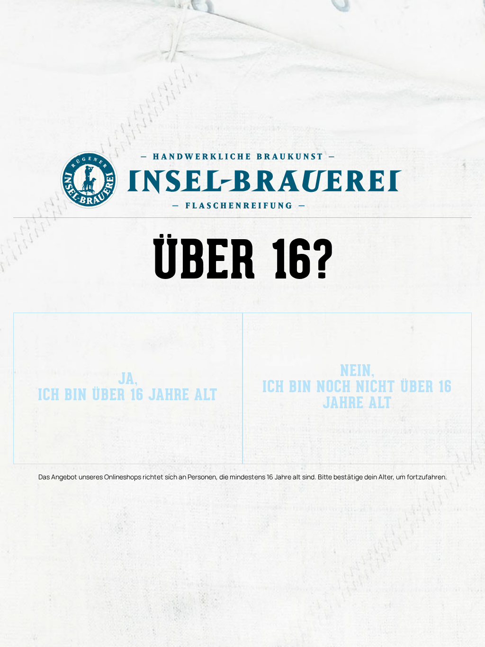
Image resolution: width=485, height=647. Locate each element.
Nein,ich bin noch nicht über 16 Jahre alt (357, 388)
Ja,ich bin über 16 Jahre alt (128, 388)
